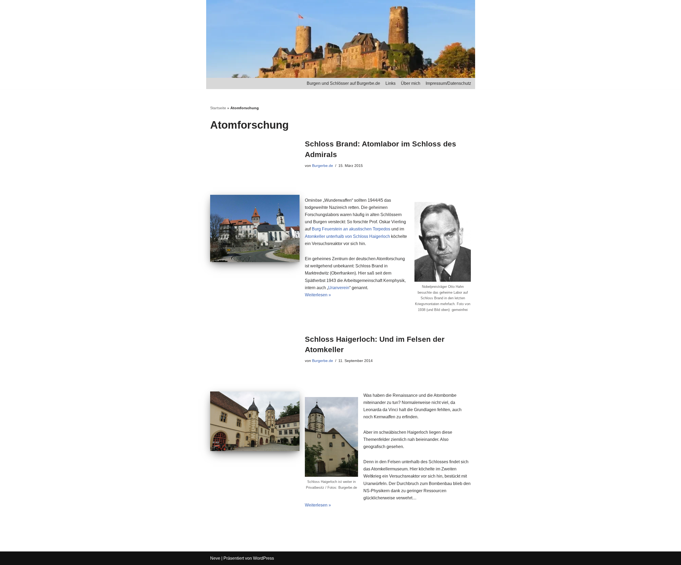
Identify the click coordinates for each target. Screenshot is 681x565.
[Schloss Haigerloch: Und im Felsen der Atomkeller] (255, 421)
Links (390, 83)
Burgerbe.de (322, 165)
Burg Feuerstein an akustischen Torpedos (351, 229)
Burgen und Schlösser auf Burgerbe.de (343, 83)
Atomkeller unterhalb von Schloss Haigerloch (347, 236)
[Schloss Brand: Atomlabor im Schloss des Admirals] (255, 228)
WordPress (263, 558)
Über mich (410, 83)
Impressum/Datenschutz (448, 83)
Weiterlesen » (318, 295)
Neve (215, 558)
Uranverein (338, 287)
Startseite (218, 108)
